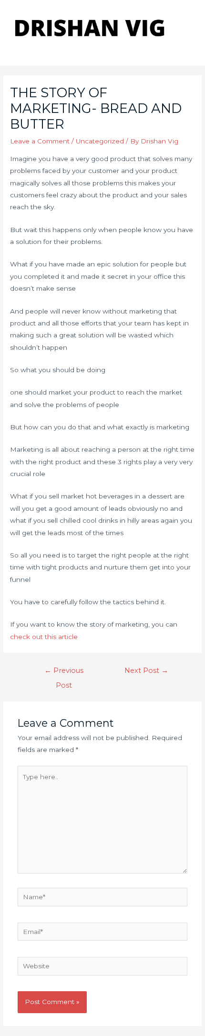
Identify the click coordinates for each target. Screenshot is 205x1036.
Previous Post (63, 673)
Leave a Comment (40, 141)
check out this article (44, 636)
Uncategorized (100, 141)
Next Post (146, 670)
